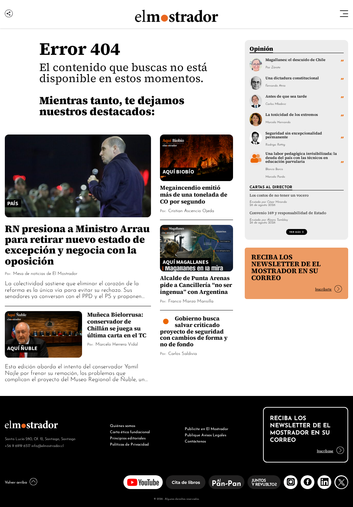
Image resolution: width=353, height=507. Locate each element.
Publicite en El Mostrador (206, 428)
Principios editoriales (127, 437)
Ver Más (295, 231)
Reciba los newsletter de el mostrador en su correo (286, 267)
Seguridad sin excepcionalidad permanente (293, 135)
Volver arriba (16, 482)
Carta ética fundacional (130, 431)
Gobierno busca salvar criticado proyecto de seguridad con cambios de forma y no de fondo (194, 331)
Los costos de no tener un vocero (279, 195)
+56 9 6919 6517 (17, 445)
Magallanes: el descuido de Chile (295, 59)
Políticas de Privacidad (129, 444)
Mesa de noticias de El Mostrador (45, 273)
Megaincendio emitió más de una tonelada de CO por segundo (193, 194)
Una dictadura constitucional (292, 78)
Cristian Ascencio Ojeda (191, 210)
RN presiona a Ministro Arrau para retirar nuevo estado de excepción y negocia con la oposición (77, 245)
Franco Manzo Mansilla (190, 301)
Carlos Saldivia (182, 353)
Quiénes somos (122, 425)
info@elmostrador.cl (47, 445)
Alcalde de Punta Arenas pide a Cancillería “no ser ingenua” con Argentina (196, 285)
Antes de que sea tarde (286, 96)
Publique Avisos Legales (205, 434)
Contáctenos (195, 441)
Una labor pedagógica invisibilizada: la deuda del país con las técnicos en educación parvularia (301, 157)
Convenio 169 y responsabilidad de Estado (288, 213)
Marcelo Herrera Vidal (116, 344)
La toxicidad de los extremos (291, 114)
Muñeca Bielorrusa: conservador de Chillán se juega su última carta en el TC (116, 324)
